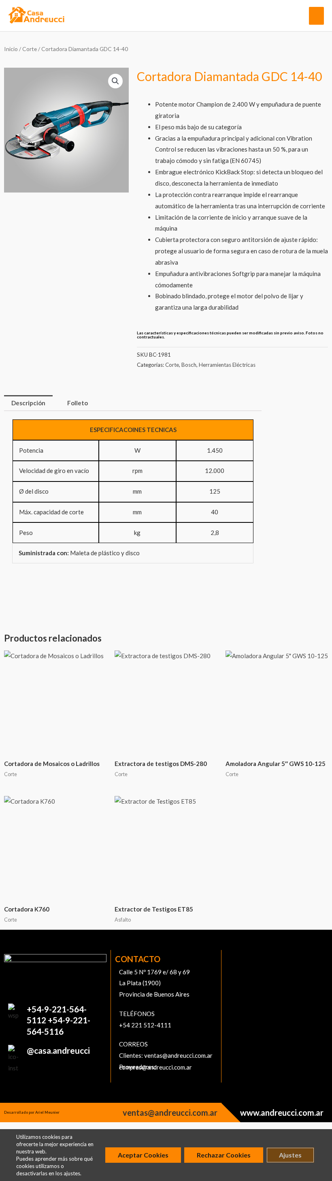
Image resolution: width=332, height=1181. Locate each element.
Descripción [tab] (28, 403)
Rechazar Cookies (224, 1155)
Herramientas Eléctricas (227, 365)
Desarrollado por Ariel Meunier (32, 1112)
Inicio (11, 48)
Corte (29, 48)
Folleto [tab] (77, 403)
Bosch (188, 365)
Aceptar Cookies (143, 1155)
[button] (115, 81)
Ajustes (290, 1155)
